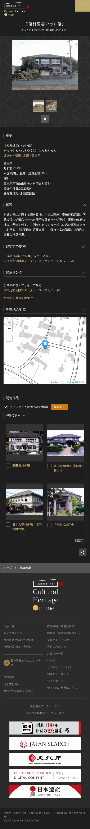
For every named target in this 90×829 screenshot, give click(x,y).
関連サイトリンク (58, 674)
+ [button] (9, 322)
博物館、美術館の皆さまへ (63, 633)
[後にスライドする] (80, 540)
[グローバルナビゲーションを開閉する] (82, 6)
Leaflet (54, 382)
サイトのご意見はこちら (62, 687)
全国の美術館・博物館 (17, 646)
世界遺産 (9, 677)
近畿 (26, 155)
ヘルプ (51, 660)
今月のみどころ (56, 646)
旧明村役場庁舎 (64, 524)
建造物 (8, 155)
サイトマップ (55, 681)
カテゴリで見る (13, 633)
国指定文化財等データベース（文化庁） (30, 261)
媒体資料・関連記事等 (60, 626)
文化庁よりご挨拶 (58, 640)
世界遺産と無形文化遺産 (18, 640)
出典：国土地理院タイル (72, 382)
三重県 (36, 155)
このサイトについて (59, 667)
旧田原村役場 (21, 465)
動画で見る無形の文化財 (18, 690)
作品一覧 (9, 626)
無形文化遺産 (12, 684)
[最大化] (9, 338)
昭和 (18, 155)
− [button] (9, 328)
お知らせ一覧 (55, 653)
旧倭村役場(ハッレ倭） (19, 256)
